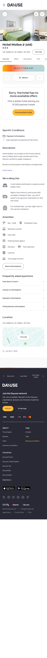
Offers (16, 59)
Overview (6, 59)
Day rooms (10, 376)
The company (7, 432)
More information (13, 266)
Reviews (5, 436)
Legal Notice (7, 512)
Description (27, 59)
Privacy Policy (19, 512)
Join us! (8, 408)
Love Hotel (23, 376)
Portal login (22, 408)
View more (7, 170)
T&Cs (29, 512)
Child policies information (14, 306)
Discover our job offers (10, 445)
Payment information (12, 298)
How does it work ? (11, 281)
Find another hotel (23, 112)
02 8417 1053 (11, 351)
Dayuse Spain (7, 475)
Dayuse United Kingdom (11, 461)
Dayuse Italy (7, 470)
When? (25, 77)
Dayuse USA (7, 466)
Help (27, 436)
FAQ (38, 59)
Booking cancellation (33, 441)
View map (38, 52)
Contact (28, 432)
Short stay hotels (35, 376)
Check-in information (12, 290)
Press (4, 441)
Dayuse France (8, 457)
